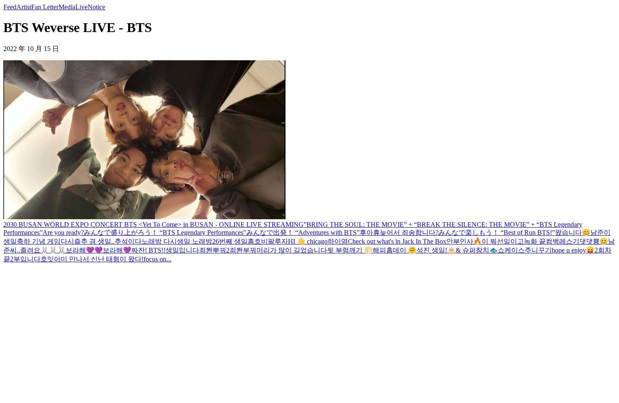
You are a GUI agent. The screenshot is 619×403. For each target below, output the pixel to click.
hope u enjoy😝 (573, 250)
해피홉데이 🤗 (394, 250)
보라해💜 (117, 250)
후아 (366, 232)
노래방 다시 (159, 241)
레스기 (569, 241)
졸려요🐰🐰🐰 (43, 250)
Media (67, 7)
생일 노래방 (194, 241)
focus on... (157, 259)
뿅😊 (600, 241)
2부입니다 (25, 259)
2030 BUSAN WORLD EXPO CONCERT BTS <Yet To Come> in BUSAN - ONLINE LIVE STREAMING (153, 224)
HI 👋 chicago (308, 241)
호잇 (47, 259)
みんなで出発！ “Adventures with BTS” (303, 232)
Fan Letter (45, 7)
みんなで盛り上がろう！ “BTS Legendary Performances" (165, 232)
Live (81, 7)
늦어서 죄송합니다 (407, 232)
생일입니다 (182, 250)
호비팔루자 (271, 241)
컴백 (552, 241)
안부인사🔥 (464, 241)
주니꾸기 (538, 250)
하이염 (338, 241)
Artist (23, 7)
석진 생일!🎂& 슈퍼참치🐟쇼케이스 (470, 250)
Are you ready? (63, 232)
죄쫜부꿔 (242, 250)
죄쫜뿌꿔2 (214, 250)
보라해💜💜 (84, 250)
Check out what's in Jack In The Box (397, 241)
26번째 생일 (230, 241)
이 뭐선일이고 (503, 241)
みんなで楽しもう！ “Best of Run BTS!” (496, 232)
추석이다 (128, 241)
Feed (9, 7)
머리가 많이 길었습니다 (291, 250)
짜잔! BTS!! (148, 250)
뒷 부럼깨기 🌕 (350, 250)
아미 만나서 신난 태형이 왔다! (99, 259)
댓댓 (586, 241)
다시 (67, 241)
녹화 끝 (535, 241)
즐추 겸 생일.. (94, 241)
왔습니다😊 (572, 232)
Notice (96, 7)
